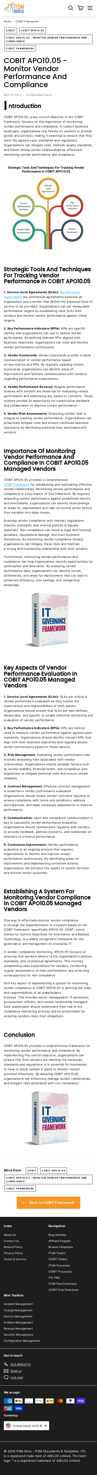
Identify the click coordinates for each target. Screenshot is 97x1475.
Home (7, 21)
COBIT (10, 30)
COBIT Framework (27, 21)
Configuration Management (22, 1340)
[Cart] (80, 8)
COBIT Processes (60, 1271)
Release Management (18, 1328)
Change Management (18, 1310)
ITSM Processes (59, 1265)
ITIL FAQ (54, 1277)
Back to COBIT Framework (52, 1202)
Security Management (18, 1334)
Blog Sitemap (57, 1234)
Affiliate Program (59, 1241)
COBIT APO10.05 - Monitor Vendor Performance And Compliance (46, 39)
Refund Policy (13, 1247)
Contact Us (11, 1241)
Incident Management (18, 1304)
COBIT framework (17, 484)
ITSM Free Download (62, 1283)
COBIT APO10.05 (32, 30)
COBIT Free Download (63, 1289)
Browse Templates (60, 1247)
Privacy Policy (13, 1253)
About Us (10, 1234)
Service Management (18, 1316)
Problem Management (18, 1322)
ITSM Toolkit (56, 1253)
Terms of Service (15, 1259)
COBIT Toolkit (57, 1259)
